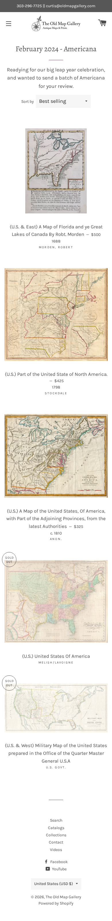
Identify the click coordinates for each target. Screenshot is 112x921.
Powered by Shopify (56, 903)
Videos (56, 849)
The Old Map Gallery (63, 897)
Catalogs (56, 827)
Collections (56, 835)
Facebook (58, 861)
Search (56, 820)
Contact (56, 842)
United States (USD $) (53, 883)
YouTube (59, 869)
